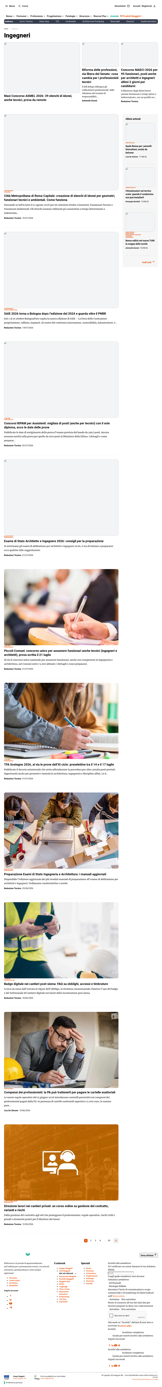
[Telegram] (10, 1308)
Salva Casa (44, 21)
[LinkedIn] (10, 1300)
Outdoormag (64, 1297)
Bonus (9, 16)
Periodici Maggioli (66, 1279)
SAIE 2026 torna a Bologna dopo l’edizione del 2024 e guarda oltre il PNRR (55, 313)
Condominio (71, 21)
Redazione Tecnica (12, 104)
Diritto (61, 1284)
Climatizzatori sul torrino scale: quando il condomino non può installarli (139, 194)
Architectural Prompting (93, 21)
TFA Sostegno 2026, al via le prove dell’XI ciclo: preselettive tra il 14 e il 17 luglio (59, 764)
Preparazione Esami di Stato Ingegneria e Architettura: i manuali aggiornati (55, 874)
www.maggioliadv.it (47, 1378)
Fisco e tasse (64, 1289)
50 (109, 1240)
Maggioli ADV (64, 1281)
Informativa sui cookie (150, 1379)
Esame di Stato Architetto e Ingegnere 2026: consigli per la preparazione (54, 541)
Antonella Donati (89, 100)
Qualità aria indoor (149, 21)
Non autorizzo (128, 1299)
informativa (118, 1296)
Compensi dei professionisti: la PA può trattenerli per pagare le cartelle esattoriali (59, 1092)
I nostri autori (14, 1280)
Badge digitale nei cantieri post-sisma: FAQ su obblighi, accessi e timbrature (56, 984)
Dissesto (130, 21)
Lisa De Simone (11, 1110)
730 (57, 21)
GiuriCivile (63, 1302)
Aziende (114, 16)
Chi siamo (13, 1278)
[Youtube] (10, 1304)
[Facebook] (10, 1296)
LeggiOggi (63, 1287)
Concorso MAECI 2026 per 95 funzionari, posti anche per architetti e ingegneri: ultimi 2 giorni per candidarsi (139, 78)
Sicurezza (84, 16)
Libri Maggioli (64, 1271)
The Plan (62, 1299)
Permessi (21, 16)
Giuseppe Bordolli (133, 202)
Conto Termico (26, 21)
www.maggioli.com (19, 1378)
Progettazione (54, 16)
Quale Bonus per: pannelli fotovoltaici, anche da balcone (139, 149)
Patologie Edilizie (117, 1286)
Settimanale (115, 1283)
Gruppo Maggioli (66, 1268)
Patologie (70, 16)
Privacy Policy (136, 1379)
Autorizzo (114, 1299)
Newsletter (13, 1286)
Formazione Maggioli (67, 1276)
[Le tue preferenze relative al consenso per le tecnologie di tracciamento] (13, 1382)
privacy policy (125, 1326)
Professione (36, 16)
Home (6, 29)
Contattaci (13, 1283)
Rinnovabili (115, 21)
